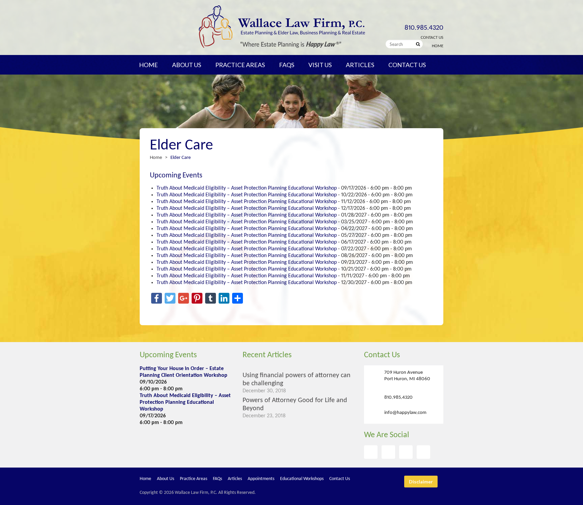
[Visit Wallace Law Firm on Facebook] (371, 452)
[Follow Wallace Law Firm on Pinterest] (406, 452)
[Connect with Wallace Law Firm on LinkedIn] (423, 452)
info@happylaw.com (405, 412)
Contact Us (432, 37)
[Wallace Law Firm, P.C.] (281, 46)
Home (437, 46)
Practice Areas (240, 64)
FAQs (286, 64)
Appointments (261, 478)
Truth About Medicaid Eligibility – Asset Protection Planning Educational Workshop (247, 188)
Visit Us (320, 64)
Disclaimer (421, 481)
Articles (360, 64)
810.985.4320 (424, 27)
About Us (186, 64)
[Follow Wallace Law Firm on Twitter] (388, 452)
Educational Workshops (302, 478)
